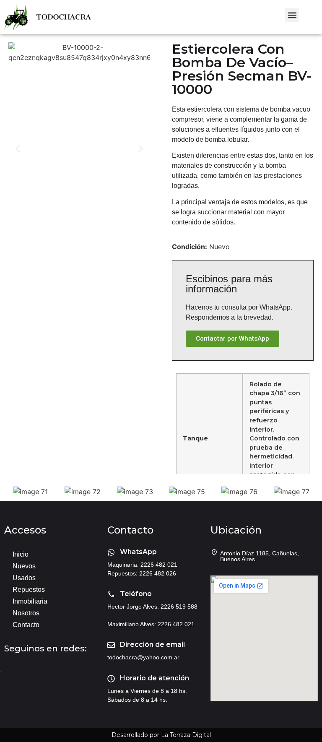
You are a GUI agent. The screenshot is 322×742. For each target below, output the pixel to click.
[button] (292, 15)
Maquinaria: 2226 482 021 (142, 564)
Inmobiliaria (30, 601)
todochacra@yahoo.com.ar (143, 657)
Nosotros (26, 613)
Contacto (26, 624)
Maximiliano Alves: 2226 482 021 (151, 624)
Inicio (21, 554)
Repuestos (29, 589)
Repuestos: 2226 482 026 (141, 573)
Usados (24, 577)
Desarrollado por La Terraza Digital (161, 735)
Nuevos (24, 566)
